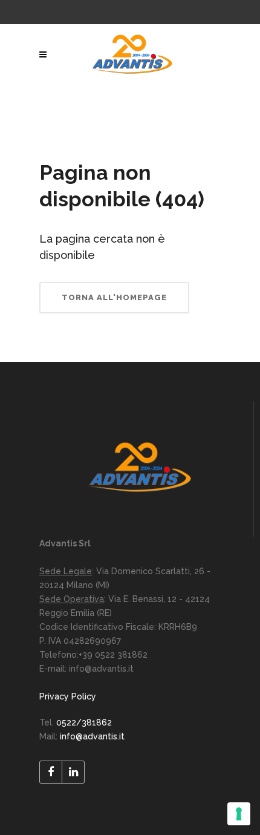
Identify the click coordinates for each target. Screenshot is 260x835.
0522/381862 (84, 722)
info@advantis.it (92, 736)
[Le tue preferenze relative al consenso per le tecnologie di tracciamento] (238, 813)
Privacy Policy (67, 696)
